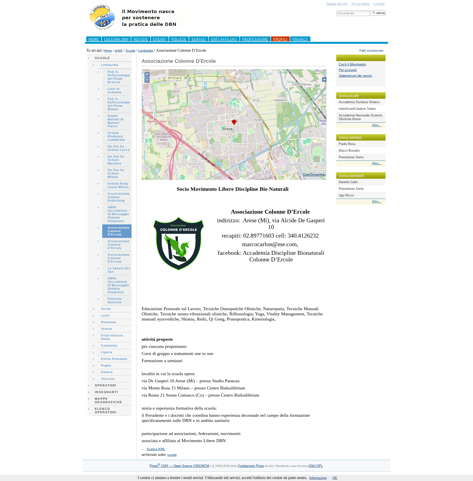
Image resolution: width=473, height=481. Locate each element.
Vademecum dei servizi (355, 76)
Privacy (300, 39)
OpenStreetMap (314, 174)
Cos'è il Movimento (352, 64)
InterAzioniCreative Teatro (357, 109)
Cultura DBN (116, 39)
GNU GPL (315, 466)
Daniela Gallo (348, 182)
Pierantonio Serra (351, 157)
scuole (172, 455)
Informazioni (318, 478)
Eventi (159, 39)
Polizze (178, 39)
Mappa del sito (336, 4)
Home (93, 39)
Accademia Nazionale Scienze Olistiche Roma (360, 117)
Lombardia (145, 50)
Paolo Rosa (347, 144)
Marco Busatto (349, 150)
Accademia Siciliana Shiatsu (359, 102)
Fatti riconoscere (371, 50)
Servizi (198, 39)
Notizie (141, 39)
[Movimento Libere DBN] (145, 32)
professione (255, 39)
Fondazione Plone (251, 466)
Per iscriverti (348, 70)
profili (280, 39)
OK (335, 478)
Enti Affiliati (224, 39)
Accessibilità (360, 4)
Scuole (130, 50)
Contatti (379, 4)
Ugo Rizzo (346, 195)
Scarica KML (156, 449)
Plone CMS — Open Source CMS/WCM (179, 466)
